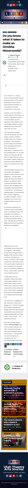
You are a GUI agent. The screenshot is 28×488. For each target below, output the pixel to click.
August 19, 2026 (10, 443)
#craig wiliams (12, 61)
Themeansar (14, 484)
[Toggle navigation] (11, 23)
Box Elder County (8, 401)
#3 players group (13, 59)
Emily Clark (20, 395)
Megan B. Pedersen (15, 55)
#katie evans (11, 66)
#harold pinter (12, 64)
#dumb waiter (21, 61)
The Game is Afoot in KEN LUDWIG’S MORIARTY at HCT (13, 422)
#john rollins (20, 64)
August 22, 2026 (10, 427)
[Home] (2, 23)
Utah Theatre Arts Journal (14, 468)
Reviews (4, 32)
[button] (19, 22)
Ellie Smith (20, 411)
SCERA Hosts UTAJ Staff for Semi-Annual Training (13, 438)
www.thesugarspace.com (11, 340)
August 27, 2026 (10, 395)
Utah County (7, 433)
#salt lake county (13, 68)
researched (7, 288)
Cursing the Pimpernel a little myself (8, 352)
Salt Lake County (12, 32)
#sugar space (12, 70)
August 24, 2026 (10, 411)
